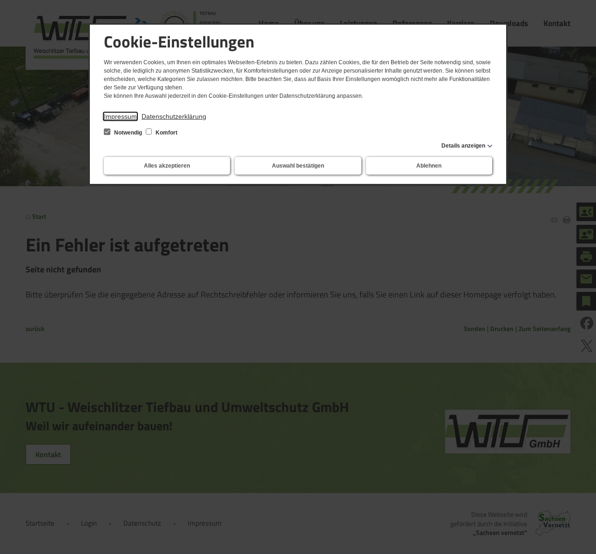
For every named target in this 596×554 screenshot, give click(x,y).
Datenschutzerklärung (174, 116)
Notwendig (128, 132)
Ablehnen (428, 165)
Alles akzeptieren (167, 165)
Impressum (120, 116)
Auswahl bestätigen (298, 165)
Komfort (165, 132)
